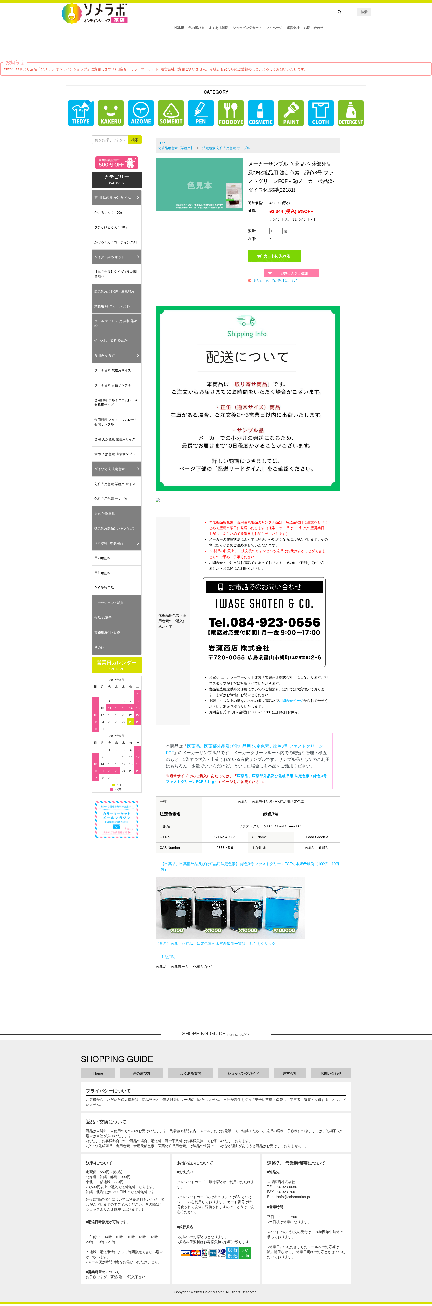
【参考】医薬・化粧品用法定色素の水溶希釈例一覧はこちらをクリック (216, 944)
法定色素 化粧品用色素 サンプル (226, 148)
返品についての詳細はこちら (276, 281)
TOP (161, 143)
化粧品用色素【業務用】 (176, 148)
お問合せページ (291, 701)
